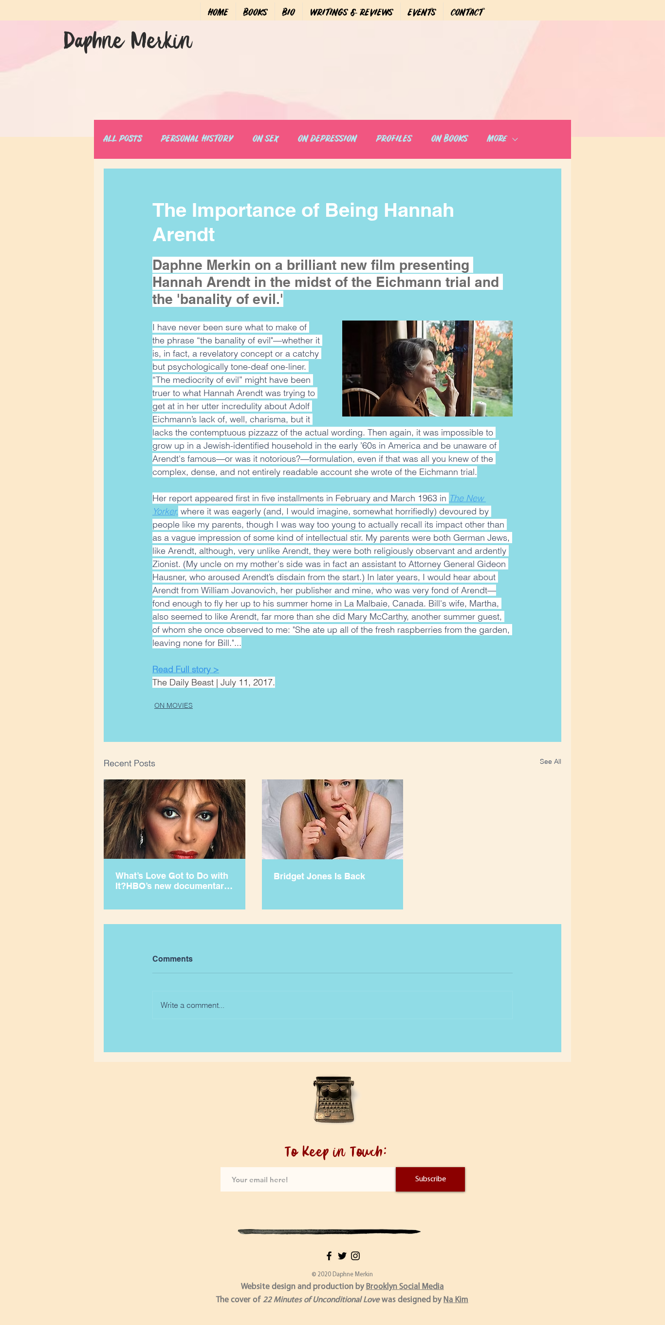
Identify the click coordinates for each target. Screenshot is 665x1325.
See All (550, 761)
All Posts (123, 139)
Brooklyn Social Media (405, 1287)
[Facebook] (329, 1256)
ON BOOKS (449, 139)
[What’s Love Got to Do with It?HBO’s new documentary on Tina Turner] (174, 819)
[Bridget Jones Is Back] (333, 819)
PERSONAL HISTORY (197, 139)
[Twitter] (342, 1256)
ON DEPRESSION (327, 139)
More (497, 139)
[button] (255, 13)
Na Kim (455, 1300)
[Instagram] (355, 1256)
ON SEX (265, 139)
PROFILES (394, 139)
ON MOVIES (173, 705)
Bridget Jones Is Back (319, 876)
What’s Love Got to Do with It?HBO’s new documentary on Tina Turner (172, 881)
